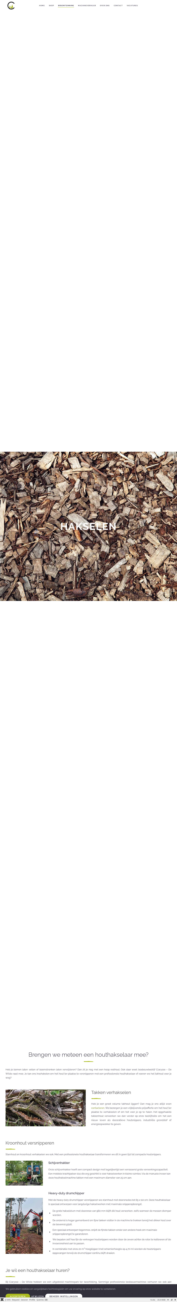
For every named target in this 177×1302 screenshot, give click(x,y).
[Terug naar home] (11, 5)
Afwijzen (37, 1296)
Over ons (105, 5)
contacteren (97, 1108)
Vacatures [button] (132, 5)
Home (42, 5)
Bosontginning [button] (66, 5)
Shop (51, 5)
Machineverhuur (87, 5)
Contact (118, 5)
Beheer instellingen (64, 1296)
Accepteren (18, 1296)
